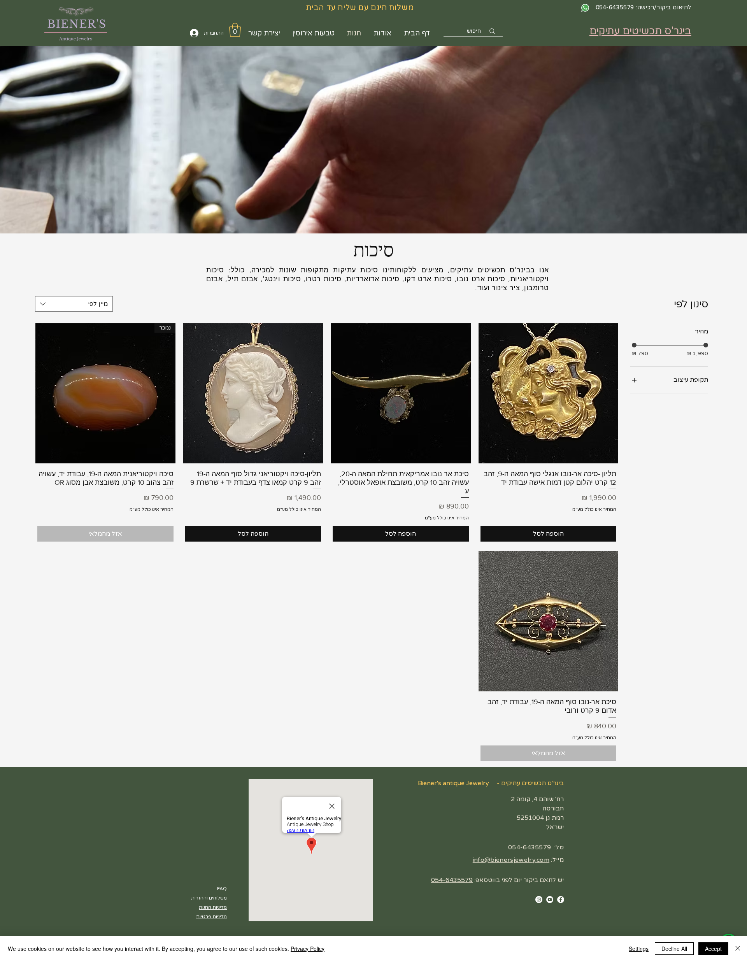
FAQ (222, 888)
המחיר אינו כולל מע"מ (594, 509)
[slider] (634, 345)
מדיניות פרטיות (211, 916)
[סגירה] (737, 948)
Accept (713, 948)
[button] (235, 30)
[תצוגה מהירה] (549, 393)
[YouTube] (549, 899)
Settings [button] (639, 948)
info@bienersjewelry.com (511, 860)
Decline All (674, 948)
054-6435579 (529, 847)
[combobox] (74, 304)
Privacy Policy (307, 948)
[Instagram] (538, 899)
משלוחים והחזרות (209, 898)
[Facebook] (560, 899)
